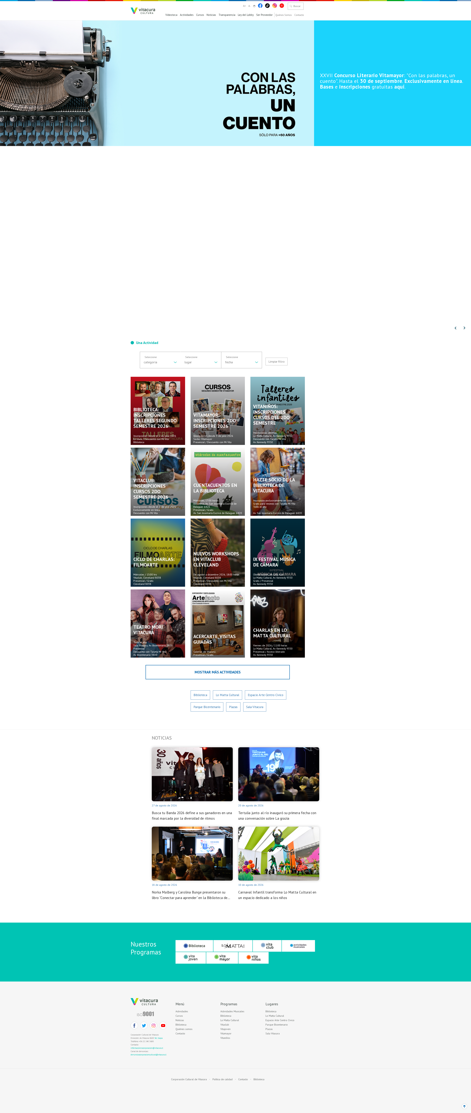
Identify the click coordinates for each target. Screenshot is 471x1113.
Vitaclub (224, 1024)
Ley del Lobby (246, 15)
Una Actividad (147, 342)
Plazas (233, 707)
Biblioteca (200, 695)
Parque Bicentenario (207, 707)
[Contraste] (254, 6)
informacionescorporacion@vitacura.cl (147, 1048)
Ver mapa (159, 1038)
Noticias (211, 15)
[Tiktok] (267, 5)
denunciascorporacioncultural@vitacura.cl (148, 1054)
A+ (244, 6)
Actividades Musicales (232, 1011)
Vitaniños (225, 1038)
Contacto (299, 15)
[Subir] (464, 1106)
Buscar (297, 6)
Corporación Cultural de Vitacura (189, 1079)
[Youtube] (281, 5)
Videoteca (171, 15)
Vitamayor (225, 1033)
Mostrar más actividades (218, 672)
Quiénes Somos (283, 15)
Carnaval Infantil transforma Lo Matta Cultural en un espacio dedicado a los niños (277, 895)
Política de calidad (223, 1079)
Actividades (187, 15)
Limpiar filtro (276, 361)
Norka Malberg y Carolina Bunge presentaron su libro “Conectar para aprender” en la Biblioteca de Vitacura (190, 895)
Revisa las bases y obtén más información (391, 81)
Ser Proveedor (264, 15)
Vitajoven (225, 1029)
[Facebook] (260, 5)
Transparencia (227, 15)
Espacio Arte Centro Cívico (265, 695)
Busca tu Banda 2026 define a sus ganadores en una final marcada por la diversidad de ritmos (192, 816)
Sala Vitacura (254, 707)
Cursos (200, 15)
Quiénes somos (184, 1029)
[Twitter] (144, 1025)
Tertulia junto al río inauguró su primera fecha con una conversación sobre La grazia (277, 816)
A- (249, 6)
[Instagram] (274, 5)
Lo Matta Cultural (227, 695)
